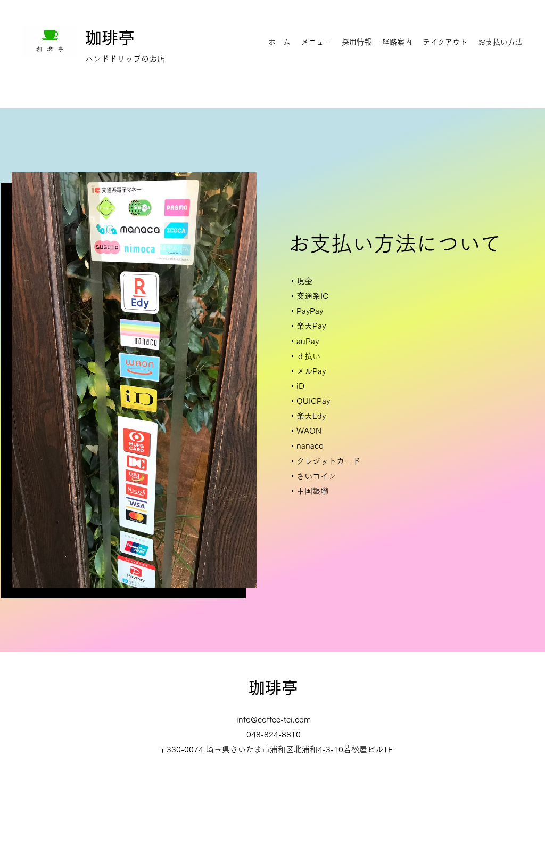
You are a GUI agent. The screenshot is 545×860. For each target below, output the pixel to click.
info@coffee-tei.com (273, 720)
